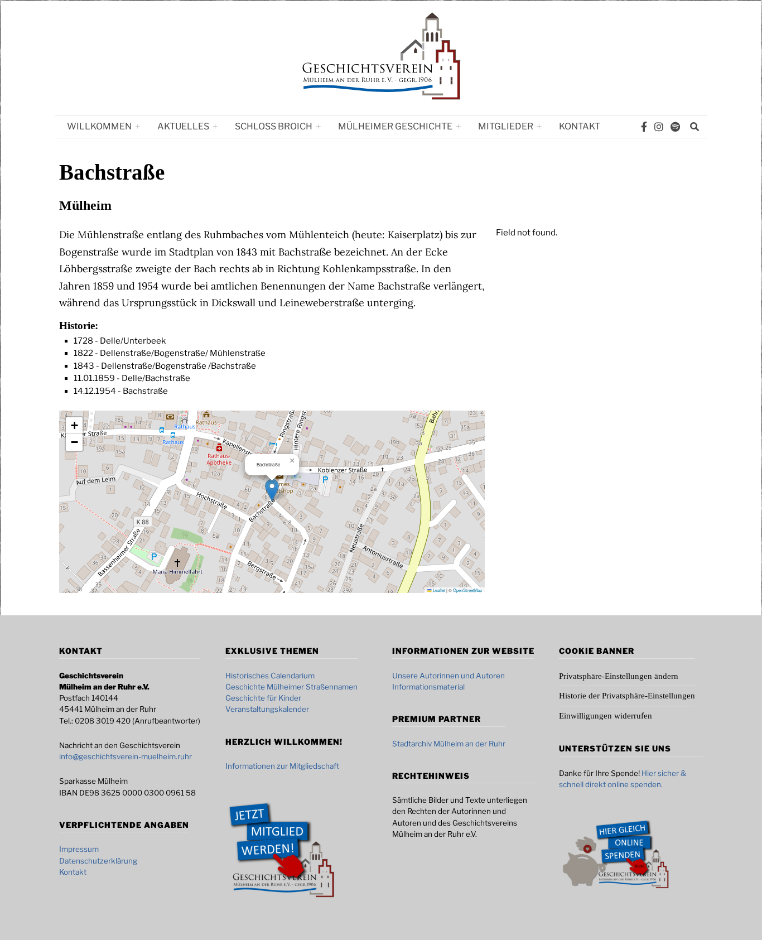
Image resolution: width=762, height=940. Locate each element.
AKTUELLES (183, 126)
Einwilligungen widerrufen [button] (605, 715)
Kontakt (579, 126)
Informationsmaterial (428, 686)
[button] (272, 490)
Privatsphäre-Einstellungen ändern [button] (618, 676)
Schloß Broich (273, 126)
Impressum (79, 849)
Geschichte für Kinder (263, 697)
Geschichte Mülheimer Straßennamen (291, 686)
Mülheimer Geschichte (395, 126)
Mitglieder (505, 126)
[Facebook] (644, 126)
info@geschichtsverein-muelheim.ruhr (125, 756)
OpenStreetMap (467, 590)
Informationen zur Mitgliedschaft (282, 765)
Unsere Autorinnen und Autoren (448, 675)
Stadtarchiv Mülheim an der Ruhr (448, 743)
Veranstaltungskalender (267, 709)
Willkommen (99, 126)
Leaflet (438, 590)
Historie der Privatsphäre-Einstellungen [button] (627, 695)
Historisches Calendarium (270, 675)
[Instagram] (659, 126)
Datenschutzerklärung (98, 860)
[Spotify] (675, 126)
